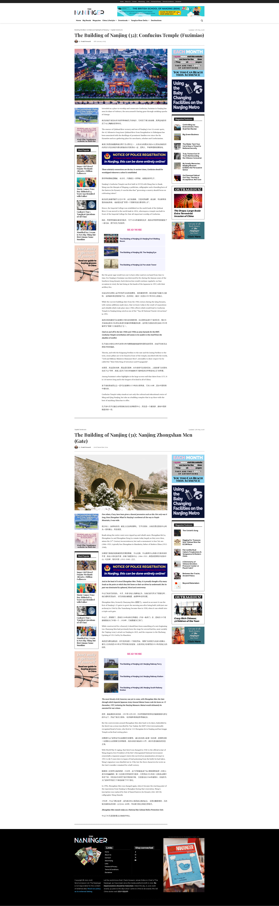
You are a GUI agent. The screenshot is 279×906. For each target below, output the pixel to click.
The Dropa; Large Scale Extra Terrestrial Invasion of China (187, 213)
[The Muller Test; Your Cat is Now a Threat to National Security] (177, 146)
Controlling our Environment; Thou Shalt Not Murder (191, 127)
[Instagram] (135, 854)
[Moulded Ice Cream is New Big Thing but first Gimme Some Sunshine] (86, 225)
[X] (135, 857)
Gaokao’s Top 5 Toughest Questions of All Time (86, 214)
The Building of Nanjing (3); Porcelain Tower (138, 265)
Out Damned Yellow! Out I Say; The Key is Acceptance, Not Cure (192, 177)
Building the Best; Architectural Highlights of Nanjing (92, 30)
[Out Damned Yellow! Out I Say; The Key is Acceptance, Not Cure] (177, 177)
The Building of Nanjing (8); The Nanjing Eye (138, 252)
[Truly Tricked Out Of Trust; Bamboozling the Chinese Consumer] (177, 156)
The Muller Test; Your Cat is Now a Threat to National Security (192, 146)
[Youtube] (135, 860)
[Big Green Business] (177, 136)
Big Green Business (191, 134)
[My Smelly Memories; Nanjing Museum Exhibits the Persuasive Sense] (177, 166)
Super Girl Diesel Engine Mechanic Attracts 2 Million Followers (85, 170)
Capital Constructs (117, 30)
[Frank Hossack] (76, 41)
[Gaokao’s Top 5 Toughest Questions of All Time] (86, 205)
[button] (201, 20)
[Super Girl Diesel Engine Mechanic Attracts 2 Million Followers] (86, 159)
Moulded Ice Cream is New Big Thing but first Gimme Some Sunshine (86, 236)
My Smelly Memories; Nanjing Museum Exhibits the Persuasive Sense (192, 167)
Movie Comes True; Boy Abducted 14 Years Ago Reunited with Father (86, 192)
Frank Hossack (86, 41)
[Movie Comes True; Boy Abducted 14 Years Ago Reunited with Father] (86, 182)
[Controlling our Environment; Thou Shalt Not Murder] (177, 127)
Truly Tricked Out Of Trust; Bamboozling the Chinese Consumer (192, 156)
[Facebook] (135, 852)
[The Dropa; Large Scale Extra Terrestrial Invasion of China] (188, 201)
